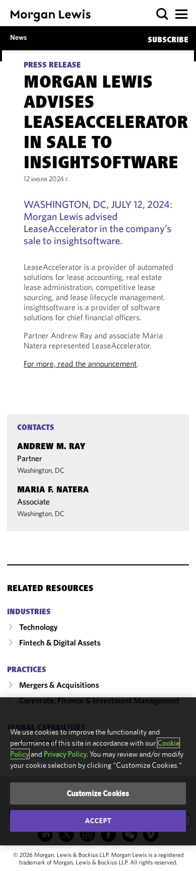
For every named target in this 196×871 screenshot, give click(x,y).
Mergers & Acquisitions (59, 685)
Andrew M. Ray (51, 447)
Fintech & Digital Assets (60, 642)
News (18, 37)
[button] (162, 14)
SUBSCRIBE (168, 40)
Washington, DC (40, 470)
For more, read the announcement (80, 363)
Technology (38, 627)
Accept (98, 820)
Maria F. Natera (53, 490)
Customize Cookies (98, 793)
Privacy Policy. (66, 754)
